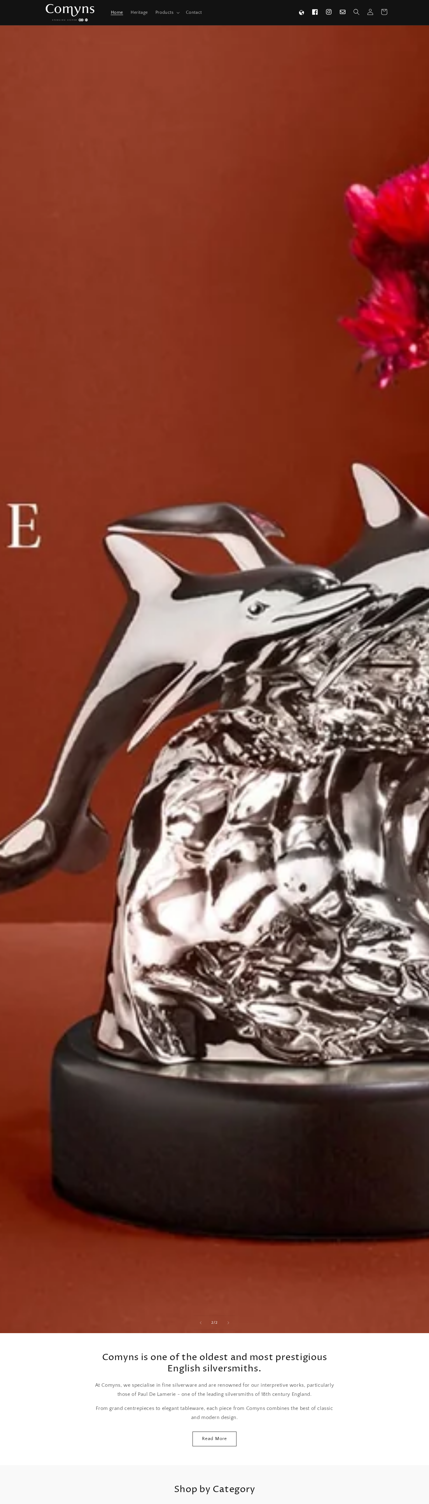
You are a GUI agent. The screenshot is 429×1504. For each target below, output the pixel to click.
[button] (167, 12)
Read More (214, 1438)
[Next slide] (228, 1323)
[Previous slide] (201, 1323)
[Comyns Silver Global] (301, 12)
